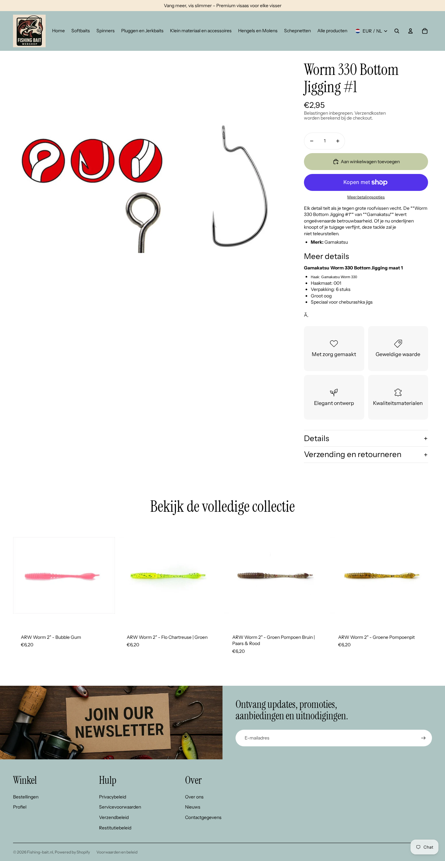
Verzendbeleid (114, 817)
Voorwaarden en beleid (116, 852)
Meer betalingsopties (366, 197)
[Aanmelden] (423, 738)
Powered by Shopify (72, 852)
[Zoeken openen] (397, 31)
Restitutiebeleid (115, 828)
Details (316, 438)
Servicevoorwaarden (120, 807)
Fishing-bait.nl (40, 852)
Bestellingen (25, 797)
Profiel (19, 807)
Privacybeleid (112, 797)
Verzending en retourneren (352, 454)
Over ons (194, 797)
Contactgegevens (203, 817)
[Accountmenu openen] (410, 31)
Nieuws (192, 807)
